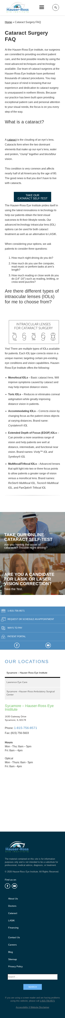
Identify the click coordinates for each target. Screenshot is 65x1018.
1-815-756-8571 (16, 610)
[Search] (55, 7)
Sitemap (12, 959)
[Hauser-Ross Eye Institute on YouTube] (48, 645)
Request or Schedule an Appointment (31, 619)
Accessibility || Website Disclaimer (32, 1007)
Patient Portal (17, 636)
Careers (12, 944)
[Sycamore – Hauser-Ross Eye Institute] (32, 791)
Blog (10, 952)
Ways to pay (15, 628)
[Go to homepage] (18, 7)
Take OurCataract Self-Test (33, 197)
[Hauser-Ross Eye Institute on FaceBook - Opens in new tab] (16, 645)
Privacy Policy (15, 966)
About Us (13, 898)
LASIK (11, 920)
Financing (13, 927)
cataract (11, 139)
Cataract (12, 913)
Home (8, 22)
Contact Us (14, 937)
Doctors (12, 906)
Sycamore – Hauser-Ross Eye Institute (29, 708)
